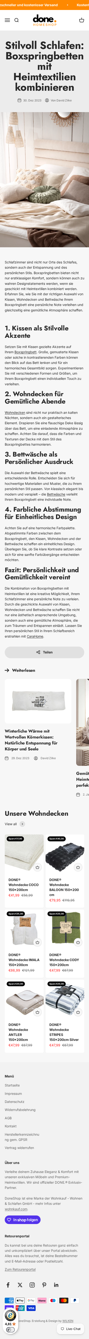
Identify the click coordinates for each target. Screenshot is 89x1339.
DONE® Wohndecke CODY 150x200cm (64, 960)
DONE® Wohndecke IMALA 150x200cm (24, 960)
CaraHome (35, 636)
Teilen (48, 652)
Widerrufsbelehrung (20, 1110)
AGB (8, 1118)
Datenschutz (14, 1102)
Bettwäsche (56, 494)
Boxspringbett (25, 352)
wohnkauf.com (16, 1209)
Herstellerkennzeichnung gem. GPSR (22, 1137)
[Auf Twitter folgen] (20, 1285)
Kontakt (11, 1126)
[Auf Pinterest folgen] (44, 1285)
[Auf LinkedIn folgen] (56, 1285)
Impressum (13, 1093)
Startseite (12, 1085)
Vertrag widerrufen (19, 1148)
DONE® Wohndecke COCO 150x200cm (24, 885)
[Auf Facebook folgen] (8, 1285)
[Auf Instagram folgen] (32, 1285)
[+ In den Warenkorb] (37, 867)
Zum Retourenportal (20, 1269)
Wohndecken (15, 412)
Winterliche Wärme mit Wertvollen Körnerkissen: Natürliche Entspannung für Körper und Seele (31, 740)
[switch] (10, 1329)
